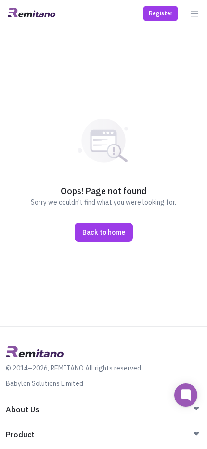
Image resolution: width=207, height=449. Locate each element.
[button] (160, 13)
